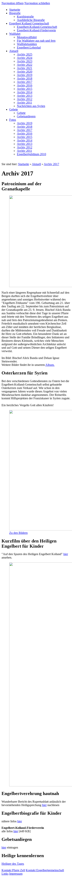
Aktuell (36, 164)
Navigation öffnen (13, 3)
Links (5, 873)
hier (65, 554)
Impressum (15, 873)
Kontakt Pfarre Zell (13, 870)
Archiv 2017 (51, 164)
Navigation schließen (37, 3)
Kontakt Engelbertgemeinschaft (45, 870)
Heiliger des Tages (13, 863)
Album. (50, 364)
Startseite (23, 164)
